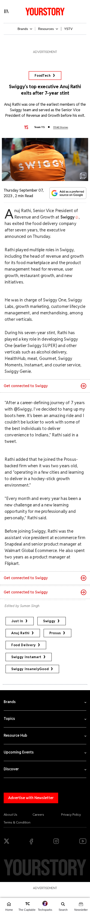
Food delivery (23, 645)
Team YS (39, 127)
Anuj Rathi (20, 633)
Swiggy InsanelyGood (30, 669)
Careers (38, 814)
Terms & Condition (17, 822)
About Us (10, 814)
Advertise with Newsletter (31, 797)
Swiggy (49, 621)
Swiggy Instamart (26, 657)
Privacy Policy (71, 814)
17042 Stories (60, 127)
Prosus (55, 633)
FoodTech (43, 75)
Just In (17, 621)
